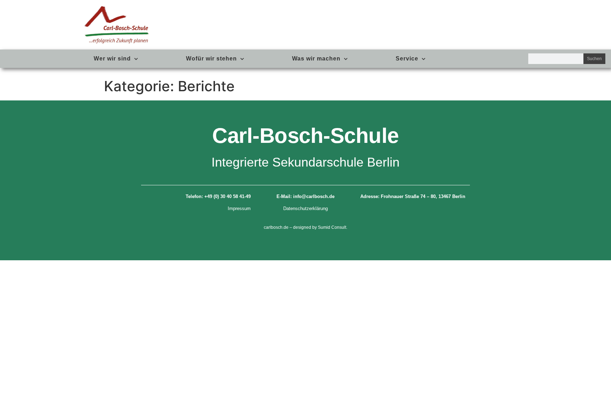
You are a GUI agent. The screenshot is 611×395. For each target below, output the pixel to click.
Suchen (594, 58)
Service (407, 59)
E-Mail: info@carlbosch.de (305, 196)
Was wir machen (316, 59)
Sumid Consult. (332, 227)
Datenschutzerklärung (305, 208)
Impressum (239, 208)
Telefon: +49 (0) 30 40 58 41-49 (218, 196)
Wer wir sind (112, 59)
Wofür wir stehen (211, 59)
